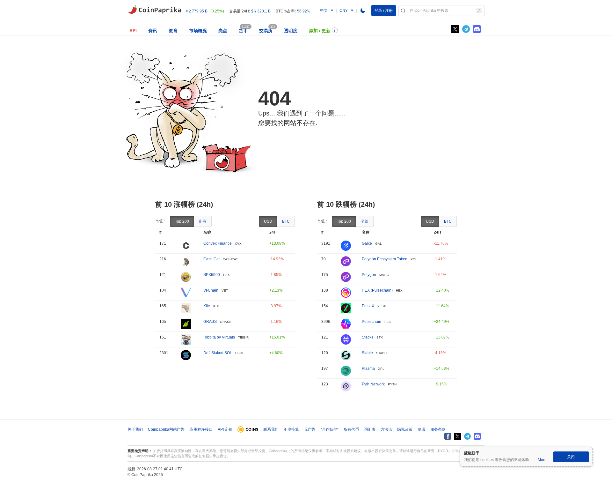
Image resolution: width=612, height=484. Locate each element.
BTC (286, 221)
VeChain (210, 290)
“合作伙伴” (330, 429)
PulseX (368, 306)
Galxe (367, 243)
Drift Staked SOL (217, 353)
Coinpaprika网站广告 (166, 429)
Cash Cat (211, 259)
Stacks (367, 337)
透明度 (290, 30)
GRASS (210, 321)
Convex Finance (217, 243)
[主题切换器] (363, 10)
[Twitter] (455, 29)
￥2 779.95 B (196, 11)
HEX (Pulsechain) (377, 290)
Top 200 (182, 221)
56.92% (303, 11)
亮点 (222, 30)
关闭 (571, 457)
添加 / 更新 (320, 30)
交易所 (266, 30)
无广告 (310, 429)
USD (268, 221)
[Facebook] (447, 436)
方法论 (386, 429)
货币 (243, 30)
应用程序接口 (201, 429)
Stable (367, 353)
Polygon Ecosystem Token (384, 259)
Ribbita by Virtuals (219, 337)
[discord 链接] (477, 29)
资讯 (152, 30)
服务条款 (438, 429)
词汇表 (369, 429)
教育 (173, 30)
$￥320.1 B (261, 11)
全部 (364, 221)
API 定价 (225, 429)
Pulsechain (371, 321)
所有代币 (351, 429)
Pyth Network (373, 384)
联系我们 (271, 429)
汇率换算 (291, 429)
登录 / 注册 (384, 10)
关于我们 (135, 429)
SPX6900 (211, 274)
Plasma (368, 368)
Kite (206, 306)
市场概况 (198, 30)
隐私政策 (404, 429)
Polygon (369, 274)
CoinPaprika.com (154, 9)
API (133, 30)
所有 (203, 221)
